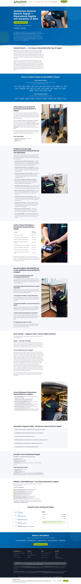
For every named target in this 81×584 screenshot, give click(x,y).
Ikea (27, 88)
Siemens (36, 90)
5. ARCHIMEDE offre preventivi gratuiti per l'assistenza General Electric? (28, 443)
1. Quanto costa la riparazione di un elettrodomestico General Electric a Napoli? (29, 429)
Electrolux (48, 86)
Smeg (41, 90)
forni (55, 98)
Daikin (44, 86)
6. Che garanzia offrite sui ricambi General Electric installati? (26, 446)
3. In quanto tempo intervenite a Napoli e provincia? (24, 436)
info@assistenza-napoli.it (22, 519)
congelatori (50, 98)
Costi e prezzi (57, 556)
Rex (59, 88)
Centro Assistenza (16, 5)
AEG (15, 86)
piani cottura (60, 98)
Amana (19, 86)
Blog (42, 1)
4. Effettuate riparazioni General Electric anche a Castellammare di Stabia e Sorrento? (31, 439)
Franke (53, 86)
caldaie (65, 98)
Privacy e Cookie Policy (59, 558)
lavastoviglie (22, 98)
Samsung (63, 88)
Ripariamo (30, 1)
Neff (51, 88)
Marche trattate (37, 1)
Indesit (31, 88)
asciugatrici (32, 98)
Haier (65, 86)
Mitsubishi (47, 88)
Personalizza (60, 580)
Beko (32, 86)
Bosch (36, 86)
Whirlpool (45, 90)
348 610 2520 (20, 512)
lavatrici (16, 98)
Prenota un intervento (22, 523)
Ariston (23, 86)
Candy (40, 86)
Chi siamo (45, 1)
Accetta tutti (66, 580)
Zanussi (50, 90)
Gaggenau (58, 86)
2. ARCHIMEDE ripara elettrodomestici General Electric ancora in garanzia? (28, 432)
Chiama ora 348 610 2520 (21, 22)
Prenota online (54, 1)
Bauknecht (28, 86)
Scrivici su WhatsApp (22, 516)
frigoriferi (27, 98)
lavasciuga (44, 98)
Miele (43, 88)
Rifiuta (54, 580)
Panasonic (55, 88)
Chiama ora (65, 1)
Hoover (17, 88)
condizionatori (38, 98)
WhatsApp (17, 28)
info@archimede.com (58, 576)
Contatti (49, 1)
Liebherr (38, 88)
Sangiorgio (31, 90)
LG (34, 88)
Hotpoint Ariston (22, 88)
